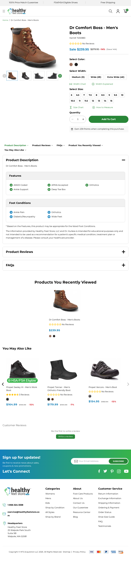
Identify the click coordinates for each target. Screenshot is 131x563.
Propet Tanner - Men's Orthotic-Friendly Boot (59, 389)
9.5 (115, 95)
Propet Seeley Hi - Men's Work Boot (21, 389)
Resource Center (81, 512)
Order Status (104, 512)
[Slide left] (4, 76)
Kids (47, 503)
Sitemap (66, 552)
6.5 (77, 95)
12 (93, 101)
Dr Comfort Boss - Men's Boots (25, 20)
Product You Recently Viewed (85, 145)
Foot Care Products (83, 494)
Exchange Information (109, 498)
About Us (78, 498)
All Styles (49, 512)
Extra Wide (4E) (115, 77)
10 (122, 95)
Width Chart (79, 84)
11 (79, 101)
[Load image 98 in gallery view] (39, 76)
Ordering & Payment (108, 507)
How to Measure (104, 107)
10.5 (73, 101)
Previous (3, 384)
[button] (4, 11)
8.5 (103, 95)
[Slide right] (60, 76)
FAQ (100, 521)
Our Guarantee (80, 507)
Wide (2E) (96, 77)
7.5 (90, 95)
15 (111, 101)
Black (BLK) (48, 399)
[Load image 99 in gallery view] (52, 76)
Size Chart (78, 107)
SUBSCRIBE (118, 461)
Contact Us (78, 503)
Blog (75, 517)
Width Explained (104, 84)
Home (5, 20)
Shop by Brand (53, 517)
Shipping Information (109, 503)
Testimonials (104, 526)
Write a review (65, 436)
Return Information (108, 494)
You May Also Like (14, 150)
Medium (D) (78, 77)
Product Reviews (41, 145)
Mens (48, 498)
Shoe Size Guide (106, 517)
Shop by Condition (54, 507)
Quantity (74, 112)
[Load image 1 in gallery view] (12, 76)
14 (105, 101)
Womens (50, 494)
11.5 (86, 101)
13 (99, 101)
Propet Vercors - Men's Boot (103, 387)
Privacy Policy (79, 552)
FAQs (59, 145)
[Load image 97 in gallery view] (25, 76)
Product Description (15, 145)
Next (128, 384)
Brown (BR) (52, 399)
